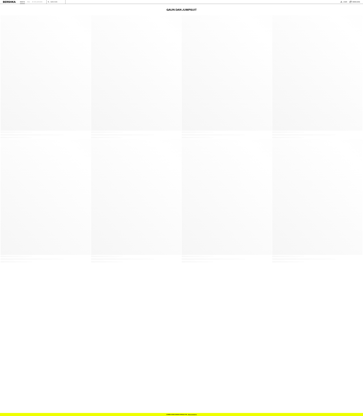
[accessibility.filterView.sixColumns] (359, 18)
